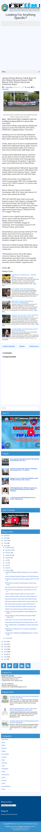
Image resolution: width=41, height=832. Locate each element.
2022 (5, 545)
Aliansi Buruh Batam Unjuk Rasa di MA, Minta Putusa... (21, 599)
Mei (6, 565)
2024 (5, 540)
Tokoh (3, 783)
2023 (5, 543)
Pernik (3, 771)
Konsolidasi (5, 754)
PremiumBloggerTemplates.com (20, 828)
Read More (9, 297)
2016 (5, 654)
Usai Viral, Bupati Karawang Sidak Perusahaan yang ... (21, 606)
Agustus (8, 557)
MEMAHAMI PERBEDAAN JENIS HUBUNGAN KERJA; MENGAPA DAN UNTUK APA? (23, 709)
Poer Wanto (9, 87)
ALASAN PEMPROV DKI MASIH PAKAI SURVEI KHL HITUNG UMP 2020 (25, 329)
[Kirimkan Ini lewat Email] (3, 268)
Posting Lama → (34, 346)
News (28, 87)
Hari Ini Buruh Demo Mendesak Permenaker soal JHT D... (22, 587)
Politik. (4, 777)
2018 (5, 649)
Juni (6, 563)
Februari (7, 570)
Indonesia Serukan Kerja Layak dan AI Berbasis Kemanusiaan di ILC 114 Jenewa (23, 469)
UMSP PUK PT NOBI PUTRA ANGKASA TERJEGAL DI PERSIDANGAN (22, 302)
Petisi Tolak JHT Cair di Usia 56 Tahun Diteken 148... (20, 620)
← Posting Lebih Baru (8, 346)
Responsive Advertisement (9, 814)
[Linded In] (22, 668)
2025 (5, 538)
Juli (6, 560)
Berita (3, 745)
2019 (5, 647)
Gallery (4, 751)
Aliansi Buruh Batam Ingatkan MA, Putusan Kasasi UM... (21, 601)
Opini (3, 766)
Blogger (35, 824)
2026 (5, 535)
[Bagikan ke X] (7, 268)
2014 (5, 659)
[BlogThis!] (5, 268)
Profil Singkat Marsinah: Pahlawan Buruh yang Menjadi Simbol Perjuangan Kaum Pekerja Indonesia (23, 489)
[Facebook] (4, 668)
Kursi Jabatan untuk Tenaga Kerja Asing (23, 289)
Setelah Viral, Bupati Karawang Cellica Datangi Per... (20, 609)
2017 (5, 652)
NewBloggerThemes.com (20, 829)
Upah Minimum (6, 786)
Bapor (3, 742)
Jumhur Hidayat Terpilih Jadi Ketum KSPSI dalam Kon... (21, 596)
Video (3, 789)
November (8, 550)
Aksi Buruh (5, 739)
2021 (5, 641)
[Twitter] (10, 668)
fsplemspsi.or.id (20, 3)
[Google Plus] (16, 668)
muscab (4, 757)
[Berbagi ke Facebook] (9, 268)
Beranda (22, 346)
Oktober (7, 552)
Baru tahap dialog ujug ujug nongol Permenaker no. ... (21, 604)
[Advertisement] (20, 48)
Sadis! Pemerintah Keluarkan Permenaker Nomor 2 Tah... (21, 622)
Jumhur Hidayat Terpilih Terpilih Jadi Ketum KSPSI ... (20, 594)
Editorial (4, 748)
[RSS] (28, 668)
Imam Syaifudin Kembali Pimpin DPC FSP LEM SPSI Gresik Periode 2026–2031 (24, 459)
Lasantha (32, 826)
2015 (5, 657)
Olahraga (4, 763)
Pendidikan (5, 769)
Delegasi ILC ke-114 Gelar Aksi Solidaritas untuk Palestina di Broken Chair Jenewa (24, 479)
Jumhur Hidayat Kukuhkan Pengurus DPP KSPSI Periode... (22, 576)
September (8, 555)
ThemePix (14, 826)
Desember (8, 547)
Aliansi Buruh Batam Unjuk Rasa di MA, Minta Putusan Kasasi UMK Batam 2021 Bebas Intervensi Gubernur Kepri (19, 81)
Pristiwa (4, 780)
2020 (5, 644)
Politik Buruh (5, 774)
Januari (7, 638)
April (6, 568)
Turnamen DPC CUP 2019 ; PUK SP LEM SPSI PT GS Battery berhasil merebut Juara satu (25, 315)
